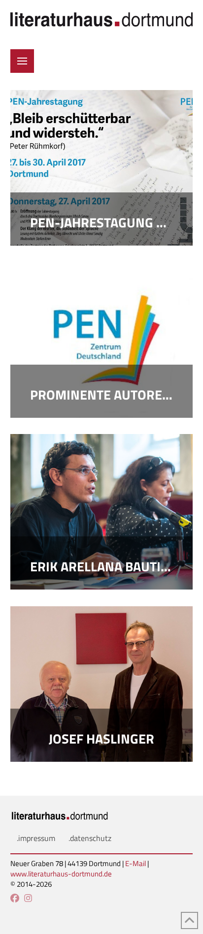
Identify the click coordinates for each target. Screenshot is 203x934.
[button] (22, 61)
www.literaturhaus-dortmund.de (61, 873)
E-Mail (135, 863)
